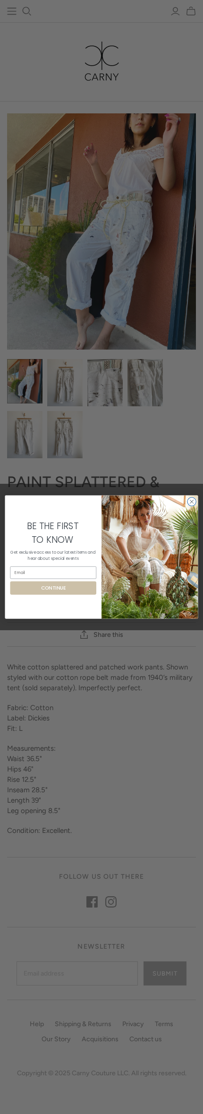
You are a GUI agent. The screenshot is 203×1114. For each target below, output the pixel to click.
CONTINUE (53, 587)
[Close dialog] (191, 501)
